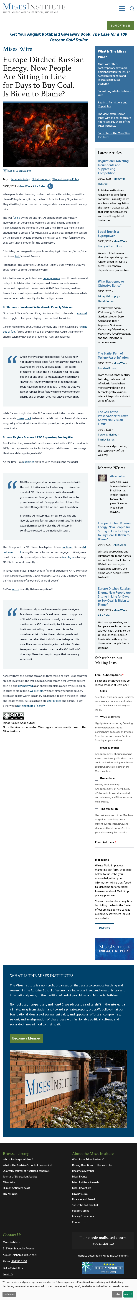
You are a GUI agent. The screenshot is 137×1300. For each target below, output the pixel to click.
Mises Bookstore (81, 1188)
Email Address (105, 842)
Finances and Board (83, 1199)
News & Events (109, 747)
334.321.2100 (19, 1261)
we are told (36, 691)
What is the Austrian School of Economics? (27, 1165)
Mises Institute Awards (85, 1182)
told (17, 256)
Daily (103, 690)
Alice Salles (39, 186)
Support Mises (120, 25)
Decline (117, 1294)
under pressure (51, 278)
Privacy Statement (83, 1216)
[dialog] (68, 1289)
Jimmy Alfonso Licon (110, 246)
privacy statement (110, 914)
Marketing (102, 860)
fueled (16, 218)
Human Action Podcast (16, 1188)
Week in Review (110, 717)
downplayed (25, 686)
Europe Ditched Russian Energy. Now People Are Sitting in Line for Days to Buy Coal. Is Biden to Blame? (114, 531)
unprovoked (54, 701)
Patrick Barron (106, 439)
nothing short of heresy (31, 706)
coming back (24, 418)
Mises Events (79, 1176)
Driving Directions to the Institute (92, 1165)
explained (28, 462)
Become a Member (26, 1038)
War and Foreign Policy (65, 179)
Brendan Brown (107, 368)
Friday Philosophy (108, 296)
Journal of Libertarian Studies (20, 1176)
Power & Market (107, 434)
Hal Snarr (103, 184)
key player (68, 557)
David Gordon (106, 301)
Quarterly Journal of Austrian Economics (26, 1171)
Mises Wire (17, 49)
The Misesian (109, 809)
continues (67, 547)
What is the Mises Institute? (88, 1159)
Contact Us (78, 1222)
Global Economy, (41, 179)
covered (82, 313)
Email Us (8, 1274)
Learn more (101, 891)
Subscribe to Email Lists (85, 1205)
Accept (128, 1294)
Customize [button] (9, 1294)
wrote (15, 589)
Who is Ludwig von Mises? (18, 1159)
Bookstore (107, 778)
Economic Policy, (20, 179)
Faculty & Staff (81, 1193)
